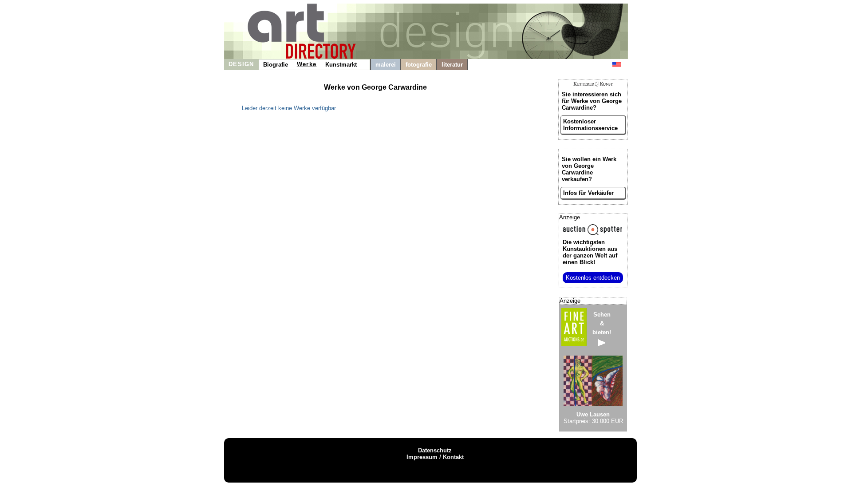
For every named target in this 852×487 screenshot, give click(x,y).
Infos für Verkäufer (588, 193)
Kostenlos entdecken (593, 277)
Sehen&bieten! (601, 323)
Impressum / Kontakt (435, 457)
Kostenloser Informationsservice (590, 124)
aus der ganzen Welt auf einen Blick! (590, 252)
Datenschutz (435, 450)
